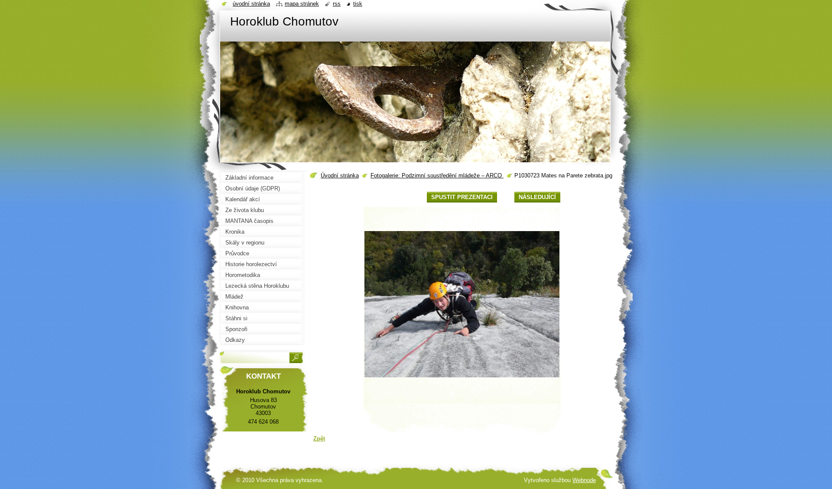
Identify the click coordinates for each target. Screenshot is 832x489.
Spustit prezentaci (462, 197)
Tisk (357, 3)
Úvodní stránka (340, 175)
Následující (537, 197)
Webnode (584, 480)
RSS (337, 3)
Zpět (319, 438)
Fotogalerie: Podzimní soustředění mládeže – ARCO (437, 175)
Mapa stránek (302, 3)
